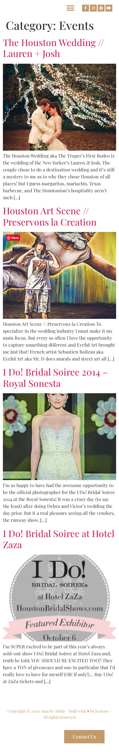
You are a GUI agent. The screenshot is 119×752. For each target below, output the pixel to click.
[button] (70, 7)
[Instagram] (93, 8)
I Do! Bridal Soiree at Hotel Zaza (58, 538)
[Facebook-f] (85, 8)
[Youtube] (108, 8)
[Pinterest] (101, 8)
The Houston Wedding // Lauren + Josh (53, 47)
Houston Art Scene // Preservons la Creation (49, 216)
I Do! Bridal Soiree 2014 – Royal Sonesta (55, 377)
